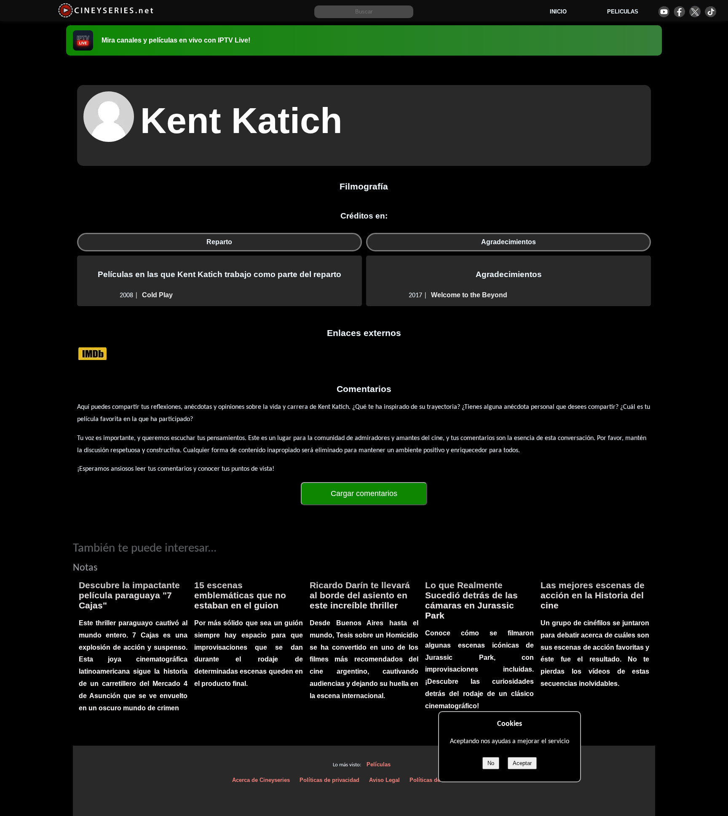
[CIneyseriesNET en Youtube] (663, 11)
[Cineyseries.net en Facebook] (679, 11)
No (490, 763)
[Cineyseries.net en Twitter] (695, 11)
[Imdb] (92, 353)
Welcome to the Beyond (469, 295)
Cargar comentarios (364, 493)
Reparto (219, 241)
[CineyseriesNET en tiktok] (710, 11)
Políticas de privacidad (329, 780)
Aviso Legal (384, 780)
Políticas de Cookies (436, 780)
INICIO (558, 11)
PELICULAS (622, 11)
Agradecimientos (508, 241)
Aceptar (522, 763)
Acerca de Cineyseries (261, 780)
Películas (379, 764)
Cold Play (157, 295)
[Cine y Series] (105, 16)
